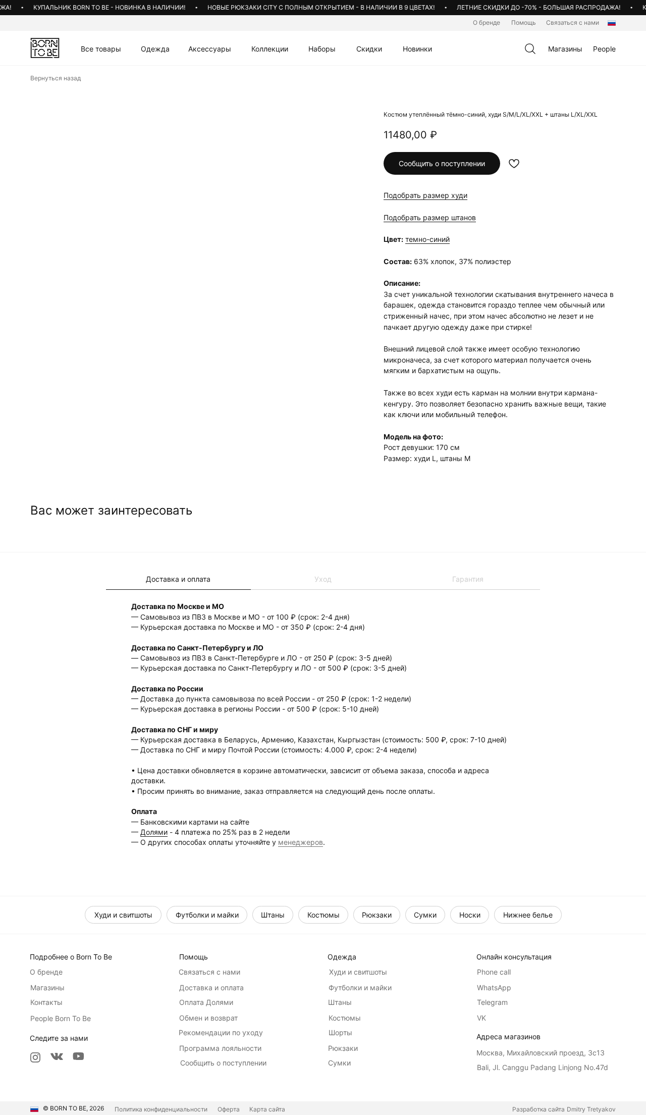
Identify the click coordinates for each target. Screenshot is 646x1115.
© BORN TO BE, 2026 (73, 1108)
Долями (154, 832)
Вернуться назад (55, 78)
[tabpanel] (323, 723)
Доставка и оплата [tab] (178, 579)
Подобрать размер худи (425, 195)
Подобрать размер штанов (430, 217)
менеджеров (300, 842)
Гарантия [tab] (467, 579)
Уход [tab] (323, 579)
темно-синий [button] (427, 239)
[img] (45, 48)
